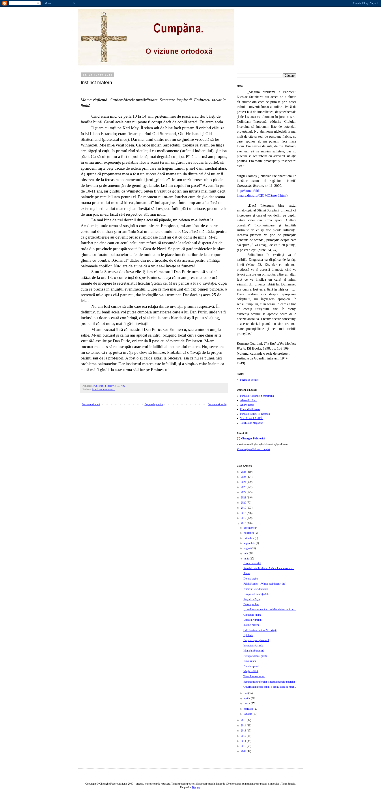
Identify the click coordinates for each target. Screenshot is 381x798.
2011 (244, 740)
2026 (244, 471)
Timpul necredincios (254, 676)
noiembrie (249, 532)
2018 (244, 513)
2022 (244, 492)
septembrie (250, 543)
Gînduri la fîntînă (252, 614)
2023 (244, 487)
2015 (244, 720)
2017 (244, 518)
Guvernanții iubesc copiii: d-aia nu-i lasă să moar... (269, 686)
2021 (244, 497)
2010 (244, 746)
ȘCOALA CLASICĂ (251, 418)
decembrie (249, 527)
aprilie (247, 698)
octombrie (249, 538)
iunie (247, 558)
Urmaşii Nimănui (252, 619)
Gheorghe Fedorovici (253, 438)
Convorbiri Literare (250, 409)
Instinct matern (251, 624)
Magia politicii (250, 671)
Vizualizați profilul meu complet (253, 449)
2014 (244, 725)
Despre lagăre (250, 578)
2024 (244, 481)
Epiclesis (248, 635)
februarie (249, 708)
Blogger (196, 787)
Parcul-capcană (251, 666)
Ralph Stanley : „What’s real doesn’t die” (264, 583)
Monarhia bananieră (253, 650)
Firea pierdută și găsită (255, 655)
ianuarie (248, 713)
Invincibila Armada (253, 645)
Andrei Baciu (247, 404)
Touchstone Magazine (251, 422)
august (247, 548)
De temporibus (251, 604)
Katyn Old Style (251, 599)
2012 (244, 735)
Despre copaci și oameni (256, 640)
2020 (244, 502)
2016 (244, 523)
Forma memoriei (252, 563)
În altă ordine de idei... (103, 389)
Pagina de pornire (154, 404)
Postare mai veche (217, 404)
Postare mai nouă (91, 404)
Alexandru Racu (248, 400)
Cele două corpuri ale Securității (259, 630)
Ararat (246, 573)
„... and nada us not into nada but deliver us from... (269, 609)
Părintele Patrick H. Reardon (255, 413)
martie (247, 703)
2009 (244, 751)
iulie (246, 553)
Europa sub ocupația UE (256, 594)
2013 (244, 730)
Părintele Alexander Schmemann (257, 395)
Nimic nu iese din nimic (255, 589)
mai (246, 693)
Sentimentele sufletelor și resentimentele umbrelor (269, 681)
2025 (244, 476)
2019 (244, 507)
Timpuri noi (249, 661)
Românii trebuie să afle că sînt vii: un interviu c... (268, 568)
